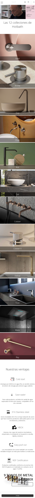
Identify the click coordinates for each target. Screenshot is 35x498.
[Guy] (17, 101)
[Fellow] (17, 264)
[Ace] (17, 156)
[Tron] (17, 291)
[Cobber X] (17, 237)
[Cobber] (17, 210)
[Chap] (17, 128)
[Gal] (17, 183)
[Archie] (17, 74)
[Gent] (17, 47)
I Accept (17, 495)
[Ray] (17, 346)
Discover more (22, 484)
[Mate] (17, 319)
